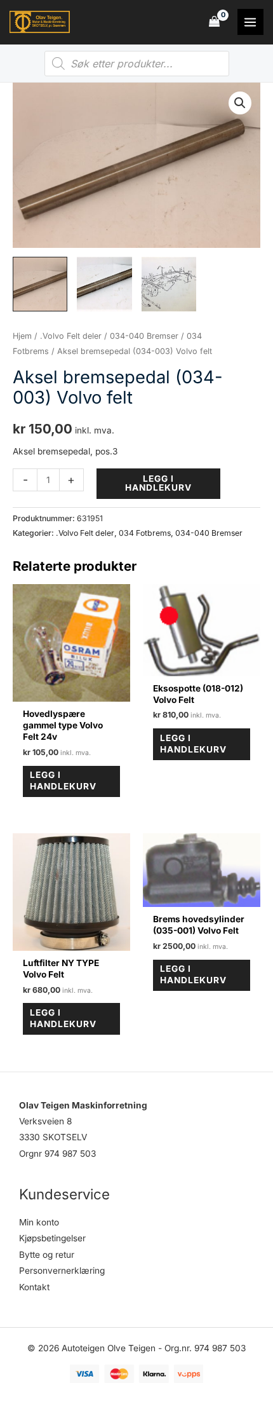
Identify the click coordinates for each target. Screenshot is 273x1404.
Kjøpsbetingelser (52, 1238)
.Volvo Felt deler (71, 336)
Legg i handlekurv (158, 483)
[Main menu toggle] (250, 22)
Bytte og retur (46, 1255)
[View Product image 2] (104, 284)
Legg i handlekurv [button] (63, 780)
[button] (240, 103)
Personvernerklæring (62, 1270)
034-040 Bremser (144, 336)
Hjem (22, 336)
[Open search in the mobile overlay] (136, 63)
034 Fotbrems (145, 533)
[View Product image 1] (40, 284)
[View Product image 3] (169, 284)
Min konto (39, 1222)
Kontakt (34, 1287)
